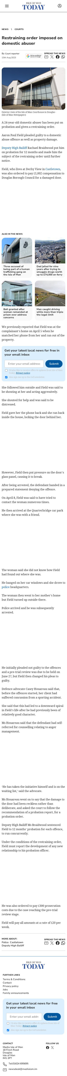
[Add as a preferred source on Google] (34, 56)
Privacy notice (23, 373)
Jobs (5, 989)
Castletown (53, 169)
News (5, 29)
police (6, 587)
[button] (7, 6)
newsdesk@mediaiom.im (23, 1069)
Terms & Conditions (14, 979)
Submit (54, 364)
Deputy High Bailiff (14, 148)
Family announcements (16, 993)
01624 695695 (20, 1063)
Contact (7, 982)
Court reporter (12, 53)
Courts (19, 29)
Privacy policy (10, 986)
